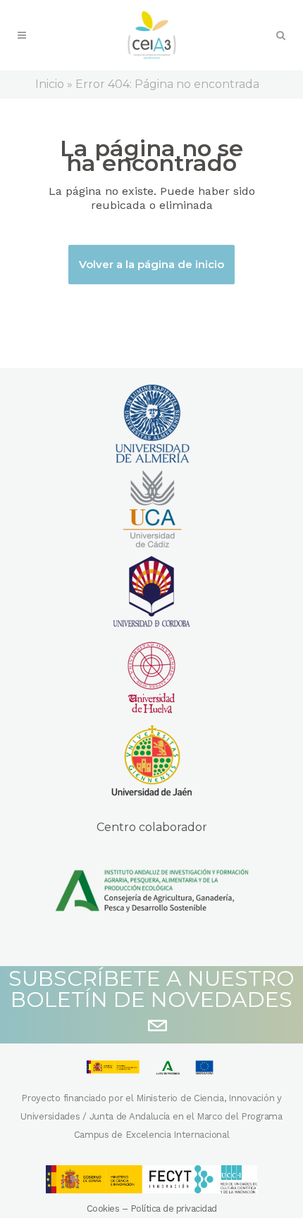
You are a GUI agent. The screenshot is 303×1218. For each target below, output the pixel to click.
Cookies (103, 1208)
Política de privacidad (173, 1208)
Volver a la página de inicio (151, 264)
